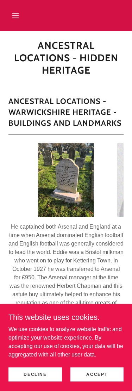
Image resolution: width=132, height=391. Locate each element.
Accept (96, 374)
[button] (15, 15)
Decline (35, 374)
